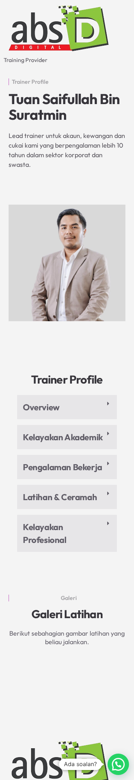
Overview (41, 407)
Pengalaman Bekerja (62, 467)
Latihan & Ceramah (60, 497)
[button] (67, 407)
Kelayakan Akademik (63, 437)
